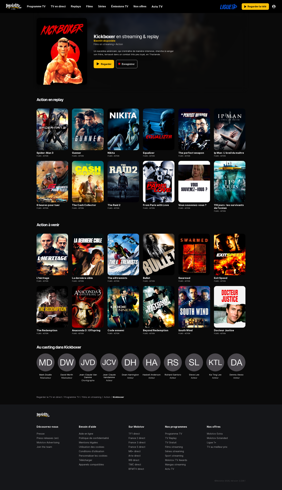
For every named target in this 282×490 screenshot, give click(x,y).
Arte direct (134, 455)
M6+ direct (134, 451)
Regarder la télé (257, 6)
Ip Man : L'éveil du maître (229, 152)
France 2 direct (136, 438)
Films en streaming (104, 44)
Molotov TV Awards (176, 460)
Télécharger (85, 460)
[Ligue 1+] (228, 6)
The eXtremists (117, 278)
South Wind (185, 330)
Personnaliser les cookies (93, 455)
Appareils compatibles (91, 464)
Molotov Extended (217, 438)
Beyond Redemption (155, 330)
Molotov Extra (215, 433)
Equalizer (149, 152)
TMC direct (134, 464)
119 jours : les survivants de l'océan (229, 207)
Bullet (146, 278)
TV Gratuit (171, 442)
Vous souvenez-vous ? (192, 205)
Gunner (76, 152)
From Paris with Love (156, 205)
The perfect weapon (191, 152)
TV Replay (171, 438)
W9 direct (133, 460)
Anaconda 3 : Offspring (86, 330)
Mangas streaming (175, 464)
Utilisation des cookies (91, 446)
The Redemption (47, 330)
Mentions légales (88, 442)
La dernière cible (82, 278)
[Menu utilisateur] (274, 6)
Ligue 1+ (211, 442)
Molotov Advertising (48, 442)
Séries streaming (174, 451)
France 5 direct (136, 446)
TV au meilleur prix (217, 446)
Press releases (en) (48, 438)
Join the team (44, 446)
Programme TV (173, 433)
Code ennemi (116, 330)
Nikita (111, 152)
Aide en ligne (86, 433)
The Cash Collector (84, 205)
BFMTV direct (136, 468)
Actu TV (169, 468)
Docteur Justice (224, 330)
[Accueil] (13, 6)
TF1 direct (134, 433)
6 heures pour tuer (48, 205)
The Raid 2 (114, 205)
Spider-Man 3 (45, 152)
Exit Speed (220, 278)
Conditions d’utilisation (91, 451)
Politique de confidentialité (94, 438)
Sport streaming (174, 455)
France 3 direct (137, 442)
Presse (41, 433)
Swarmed (184, 278)
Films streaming (174, 446)
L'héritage (43, 278)
